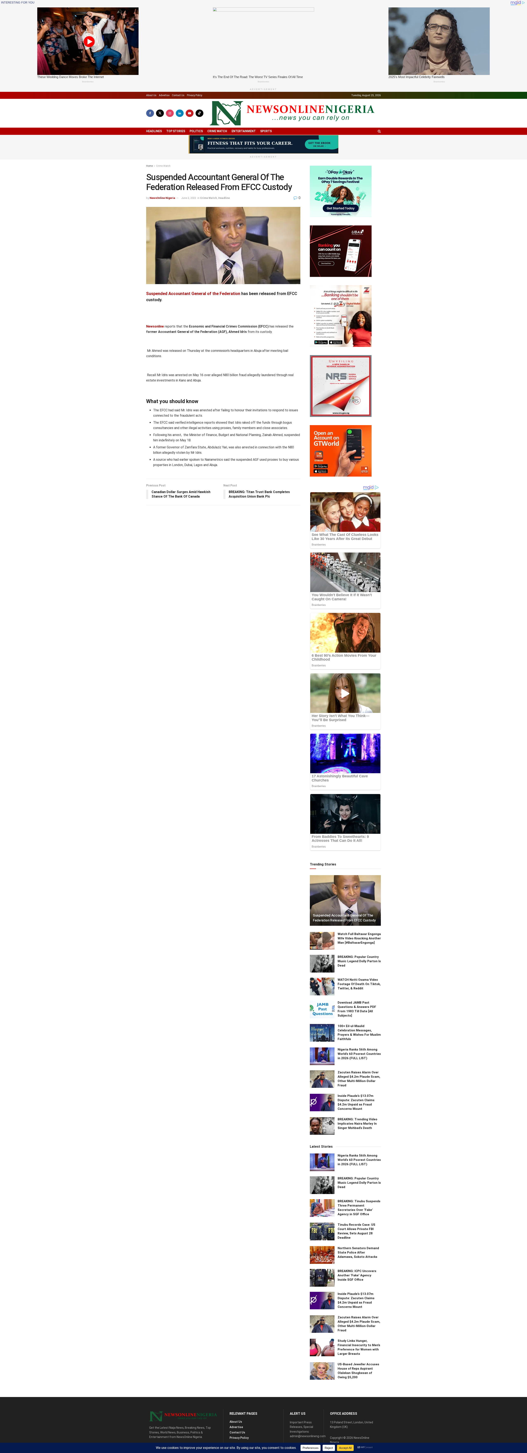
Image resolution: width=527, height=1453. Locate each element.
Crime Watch (217, 131)
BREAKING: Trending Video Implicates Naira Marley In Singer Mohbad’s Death (357, 1123)
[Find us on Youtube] (190, 113)
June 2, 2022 (188, 197)
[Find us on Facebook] (150, 113)
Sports (266, 131)
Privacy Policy (194, 95)
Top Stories (175, 131)
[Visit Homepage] (292, 113)
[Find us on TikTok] (199, 113)
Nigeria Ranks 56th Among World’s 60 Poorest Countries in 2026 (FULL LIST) (359, 1054)
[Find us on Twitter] (160, 113)
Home (149, 165)
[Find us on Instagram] (170, 113)
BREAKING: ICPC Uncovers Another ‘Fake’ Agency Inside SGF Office (357, 1275)
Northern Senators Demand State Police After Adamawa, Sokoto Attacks (358, 1252)
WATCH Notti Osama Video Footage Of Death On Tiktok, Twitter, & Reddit (359, 984)
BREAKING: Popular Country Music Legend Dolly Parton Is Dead (359, 961)
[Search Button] (379, 131)
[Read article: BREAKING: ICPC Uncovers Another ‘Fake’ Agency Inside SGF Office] (322, 1278)
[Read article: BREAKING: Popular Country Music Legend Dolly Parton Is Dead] (322, 964)
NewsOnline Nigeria (162, 197)
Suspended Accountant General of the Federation (193, 293)
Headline (224, 197)
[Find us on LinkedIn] (180, 113)
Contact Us (178, 95)
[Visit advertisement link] (263, 144)
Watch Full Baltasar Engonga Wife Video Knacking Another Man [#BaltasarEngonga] (359, 938)
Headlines (154, 131)
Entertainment (244, 131)
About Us (151, 95)
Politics (196, 131)
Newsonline (155, 326)
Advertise (164, 95)
